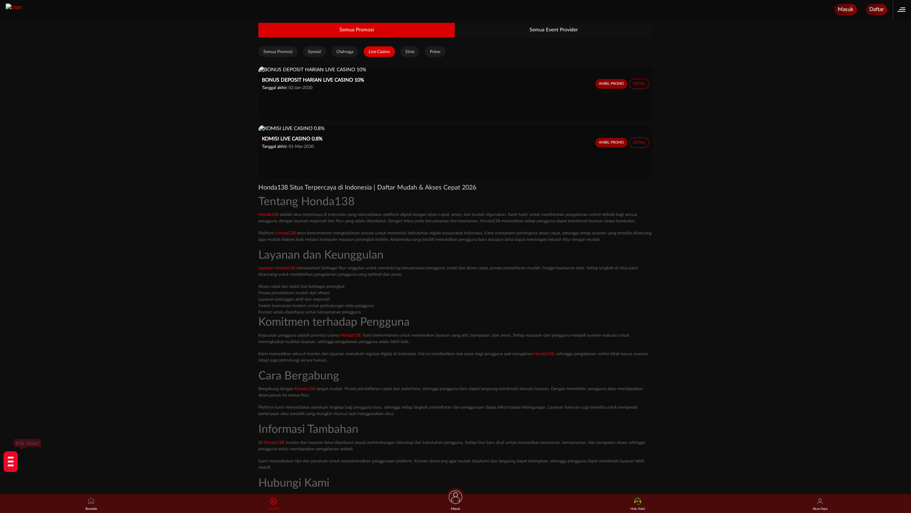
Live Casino (379, 52)
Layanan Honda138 (276, 268)
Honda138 (268, 214)
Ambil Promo (611, 84)
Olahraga (344, 52)
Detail (639, 84)
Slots (410, 52)
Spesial (314, 52)
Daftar (876, 9)
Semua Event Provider (554, 29)
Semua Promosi (356, 29)
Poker (435, 52)
